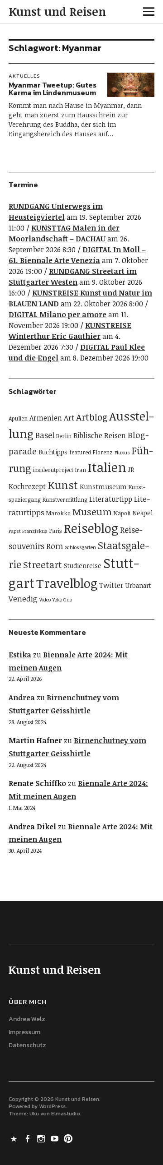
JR (131, 469)
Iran (80, 470)
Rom (54, 546)
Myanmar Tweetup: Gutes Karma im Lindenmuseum (52, 88)
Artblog (91, 417)
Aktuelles (24, 75)
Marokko (58, 513)
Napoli (122, 513)
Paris (55, 531)
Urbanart (138, 585)
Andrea (22, 698)
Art (69, 417)
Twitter (111, 585)
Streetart (42, 564)
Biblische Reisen (99, 435)
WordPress (52, 1106)
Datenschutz (27, 1045)
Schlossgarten (80, 547)
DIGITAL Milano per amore (57, 314)
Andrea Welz (27, 1019)
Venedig (23, 598)
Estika (20, 655)
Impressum (24, 1032)
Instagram (41, 1138)
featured (80, 452)
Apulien (18, 418)
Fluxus (122, 452)
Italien (107, 467)
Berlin (64, 436)
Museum (92, 511)
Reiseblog (91, 527)
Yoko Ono (62, 599)
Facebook (28, 1138)
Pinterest (69, 1138)
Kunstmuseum (103, 486)
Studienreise (82, 565)
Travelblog (66, 583)
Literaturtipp (110, 499)
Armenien (45, 418)
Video (45, 599)
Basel (44, 435)
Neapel (142, 513)
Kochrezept (27, 486)
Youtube (55, 1138)
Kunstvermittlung (65, 500)
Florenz (103, 452)
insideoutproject (53, 470)
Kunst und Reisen (57, 11)
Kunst (63, 484)
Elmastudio (65, 1114)
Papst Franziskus (28, 531)
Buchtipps (52, 452)
